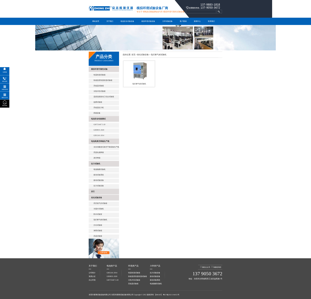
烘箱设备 (97, 113)
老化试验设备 (96, 198)
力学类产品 (155, 266)
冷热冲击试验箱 (99, 91)
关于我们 (109, 21)
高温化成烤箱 (99, 152)
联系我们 (211, 21)
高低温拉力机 (99, 107)
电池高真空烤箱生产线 (100, 141)
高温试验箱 (98, 236)
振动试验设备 (99, 180)
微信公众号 (206, 267)
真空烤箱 (97, 158)
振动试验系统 (99, 175)
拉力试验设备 (99, 186)
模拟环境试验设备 (148, 21)
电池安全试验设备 (127, 21)
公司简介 (92, 273)
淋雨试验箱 (98, 230)
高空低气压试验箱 (100, 203)
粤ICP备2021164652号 (171, 295)
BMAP (158, 295)
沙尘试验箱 (98, 225)
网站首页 (95, 21)
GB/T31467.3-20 (99, 124)
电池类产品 (112, 266)
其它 (93, 191)
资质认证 (92, 276)
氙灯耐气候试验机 (100, 220)
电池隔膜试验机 (99, 169)
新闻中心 (197, 21)
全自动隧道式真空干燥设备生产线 (106, 147)
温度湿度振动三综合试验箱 (104, 97)
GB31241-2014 (99, 135)
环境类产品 (133, 266)
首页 (133, 55)
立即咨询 (103, 253)
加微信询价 (217, 267)
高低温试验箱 (99, 86)
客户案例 (183, 21)
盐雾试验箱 (98, 102)
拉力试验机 (95, 164)
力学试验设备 (167, 21)
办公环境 (92, 280)
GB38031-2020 (99, 130)
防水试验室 (98, 214)
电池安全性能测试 (98, 119)
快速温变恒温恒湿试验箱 (103, 80)
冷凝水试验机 (99, 209)
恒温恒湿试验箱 (99, 75)
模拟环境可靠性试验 (99, 69)
